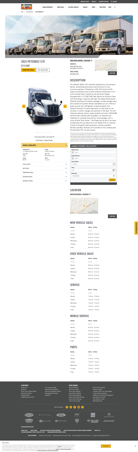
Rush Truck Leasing (74, 401)
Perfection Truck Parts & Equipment (103, 395)
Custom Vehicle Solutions (100, 393)
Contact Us (94, 1)
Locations (114, 1)
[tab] (36, 132)
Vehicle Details (26, 164)
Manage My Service (85, 1)
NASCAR (47, 395)
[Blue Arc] (109, 417)
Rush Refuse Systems (75, 393)
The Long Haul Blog (50, 387)
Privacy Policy (24, 430)
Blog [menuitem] (109, 7)
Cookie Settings (33, 430)
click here (59, 446)
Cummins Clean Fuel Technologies (102, 391)
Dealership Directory (103, 1)
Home (22, 12)
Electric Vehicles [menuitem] (73, 7)
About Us (23, 389)
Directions (112, 73)
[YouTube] (78, 407)
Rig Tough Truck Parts (99, 397)
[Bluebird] (45, 423)
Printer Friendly (48, 140)
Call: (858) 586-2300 (43, 70)
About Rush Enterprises (51, 389)
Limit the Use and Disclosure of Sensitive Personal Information (77, 430)
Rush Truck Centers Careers (28, 391)
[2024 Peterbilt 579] (44, 106)
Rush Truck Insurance (99, 387)
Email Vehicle (39, 140)
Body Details (26, 168)
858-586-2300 (74, 74)
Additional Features (28, 181)
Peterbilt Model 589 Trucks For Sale (82, 435)
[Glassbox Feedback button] (136, 228)
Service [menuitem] (85, 7)
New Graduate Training (51, 393)
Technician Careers (26, 393)
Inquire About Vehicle (28, 70)
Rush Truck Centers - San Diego (80, 60)
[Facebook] (67, 407)
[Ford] (61, 417)
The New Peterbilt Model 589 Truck (101, 435)
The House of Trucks (98, 399)
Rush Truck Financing (75, 399)
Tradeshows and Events (27, 397)
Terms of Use (97, 430)
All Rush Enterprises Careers (53, 391)
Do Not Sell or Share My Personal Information (50, 430)
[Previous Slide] (23, 106)
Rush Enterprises (73, 387)
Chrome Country (97, 389)
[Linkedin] (74, 407)
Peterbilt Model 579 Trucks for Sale (62, 435)
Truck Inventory (29, 12)
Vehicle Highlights (29, 145)
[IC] (77, 423)
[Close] (135, 446)
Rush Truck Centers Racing (76, 397)
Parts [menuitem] (93, 7)
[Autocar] (29, 423)
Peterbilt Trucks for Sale (45, 435)
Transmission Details (28, 172)
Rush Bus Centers (74, 389)
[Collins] (93, 423)
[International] (45, 417)
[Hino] (77, 417)
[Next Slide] (65, 106)
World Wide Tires (97, 401)
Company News (25, 395)
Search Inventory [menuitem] (47, 7)
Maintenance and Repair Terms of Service (57, 432)
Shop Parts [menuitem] (103, 7)
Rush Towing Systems (75, 395)
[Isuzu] (93, 417)
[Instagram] (70, 407)
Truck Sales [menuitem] (60, 7)
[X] (82, 407)
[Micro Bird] (61, 423)
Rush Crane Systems (74, 391)
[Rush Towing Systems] (109, 423)
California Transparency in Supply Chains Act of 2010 (33, 432)
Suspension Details (27, 177)
